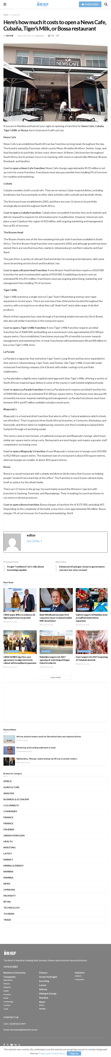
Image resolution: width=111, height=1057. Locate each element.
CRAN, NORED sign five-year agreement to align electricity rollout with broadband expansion (19, 660)
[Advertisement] (55, 703)
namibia (8, 877)
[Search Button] (106, 4)
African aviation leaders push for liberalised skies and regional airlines (48, 736)
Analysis (8, 793)
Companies (15, 15)
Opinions (9, 889)
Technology (12, 609)
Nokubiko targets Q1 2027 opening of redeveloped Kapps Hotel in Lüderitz (55, 660)
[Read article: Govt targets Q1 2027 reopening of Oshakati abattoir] (92, 642)
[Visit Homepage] (42, 4)
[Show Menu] (4, 4)
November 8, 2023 (25, 751)
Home (5, 15)
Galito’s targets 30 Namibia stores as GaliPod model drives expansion (92, 617)
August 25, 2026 (83, 625)
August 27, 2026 (11, 622)
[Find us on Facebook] (4, 1044)
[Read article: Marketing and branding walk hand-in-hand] (9, 750)
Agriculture (84, 651)
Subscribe (91, 4)
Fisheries (8, 829)
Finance (46, 609)
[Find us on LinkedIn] (16, 1044)
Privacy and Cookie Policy (51, 1053)
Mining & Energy (13, 865)
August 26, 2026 (47, 625)
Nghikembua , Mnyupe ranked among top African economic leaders (46, 759)
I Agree (74, 1053)
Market (8, 859)
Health (8, 841)
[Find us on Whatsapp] (19, 1044)
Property (9, 895)
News (6, 883)
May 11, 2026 (23, 740)
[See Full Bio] (41, 541)
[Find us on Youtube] (11, 1044)
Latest (7, 853)
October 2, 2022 (24, 762)
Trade (7, 919)
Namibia (8, 871)
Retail (7, 901)
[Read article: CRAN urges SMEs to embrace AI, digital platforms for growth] (20, 600)
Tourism (46, 651)
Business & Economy (16, 799)
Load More (55, 677)
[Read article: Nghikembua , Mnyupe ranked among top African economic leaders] (9, 761)
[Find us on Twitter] (8, 1044)
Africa (7, 781)
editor (9, 36)
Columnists (11, 805)
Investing (9, 847)
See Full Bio (33, 540)
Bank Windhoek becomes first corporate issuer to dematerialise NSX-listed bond (56, 617)
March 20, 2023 (24, 36)
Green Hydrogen (14, 835)
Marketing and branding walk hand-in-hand (36, 747)
